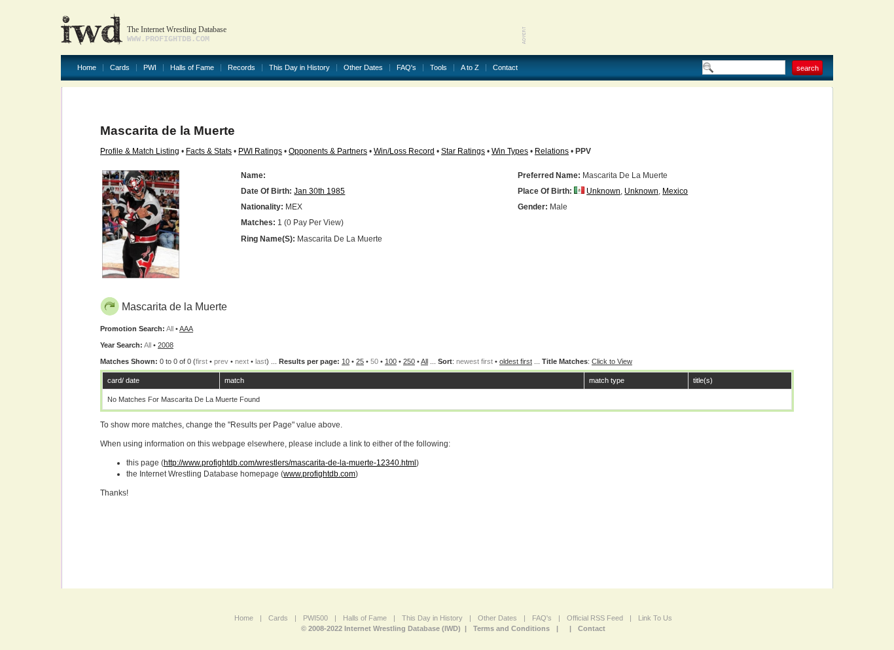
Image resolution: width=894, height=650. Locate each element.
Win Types (510, 151)
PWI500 (315, 618)
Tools (438, 67)
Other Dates (363, 67)
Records (241, 67)
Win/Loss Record (404, 151)
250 (409, 361)
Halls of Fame (192, 67)
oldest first (515, 361)
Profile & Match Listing (139, 151)
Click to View (612, 361)
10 (345, 361)
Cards (120, 67)
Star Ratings (463, 151)
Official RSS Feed (595, 618)
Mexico (675, 191)
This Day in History (299, 67)
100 (391, 361)
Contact (505, 67)
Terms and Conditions (511, 628)
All (424, 361)
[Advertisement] (680, 26)
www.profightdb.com (319, 473)
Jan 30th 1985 (319, 191)
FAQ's (406, 67)
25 (360, 361)
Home (86, 67)
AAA (186, 329)
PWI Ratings (260, 151)
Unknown (603, 191)
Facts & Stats (209, 151)
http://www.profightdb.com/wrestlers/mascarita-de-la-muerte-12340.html (290, 462)
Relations (552, 151)
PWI (149, 67)
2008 (165, 345)
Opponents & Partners (328, 151)
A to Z (470, 67)
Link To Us (655, 618)
